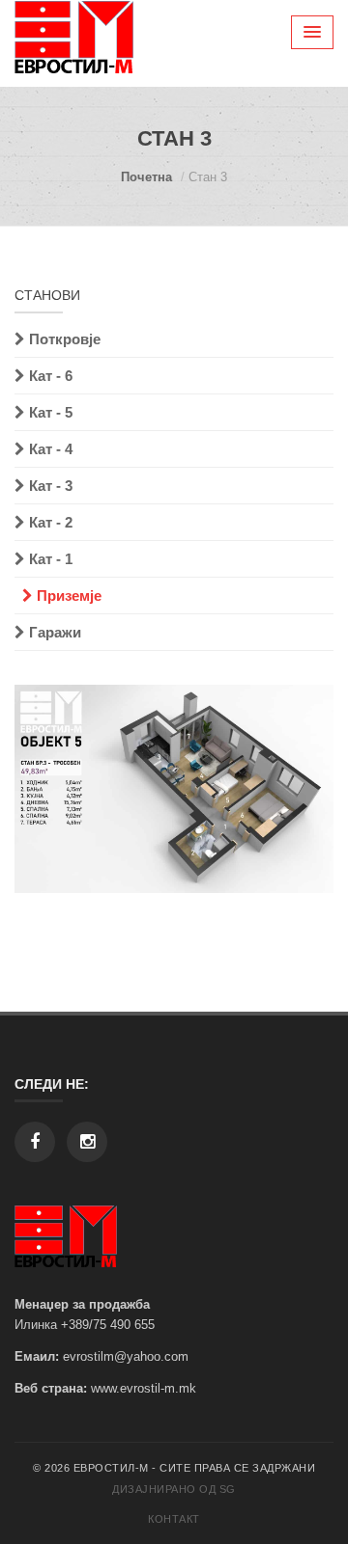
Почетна (146, 177)
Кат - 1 (48, 559)
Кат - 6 (48, 375)
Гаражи (53, 632)
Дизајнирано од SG (174, 1489)
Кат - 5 (48, 412)
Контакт (174, 1519)
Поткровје (63, 339)
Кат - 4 (48, 449)
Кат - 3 (48, 485)
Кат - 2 (48, 522)
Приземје (67, 595)
